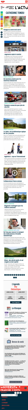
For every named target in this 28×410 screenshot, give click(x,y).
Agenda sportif (21, 292)
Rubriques (5, 397)
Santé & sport (16, 230)
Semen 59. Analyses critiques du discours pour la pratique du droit (18, 313)
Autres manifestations (21, 297)
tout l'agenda (16, 302)
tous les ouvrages (16, 335)
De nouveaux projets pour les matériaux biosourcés (12, 80)
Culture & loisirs (7, 27)
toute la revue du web (16, 382)
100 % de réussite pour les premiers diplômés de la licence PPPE (14, 370)
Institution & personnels (9, 179)
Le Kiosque (5, 403)
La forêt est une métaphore (16, 321)
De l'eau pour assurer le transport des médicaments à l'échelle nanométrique (14, 234)
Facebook (2, 32)
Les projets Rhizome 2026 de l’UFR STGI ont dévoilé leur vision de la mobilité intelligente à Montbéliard (15, 347)
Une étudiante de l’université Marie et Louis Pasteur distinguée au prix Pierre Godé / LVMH (15, 354)
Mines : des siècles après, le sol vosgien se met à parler (13, 261)
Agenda (2, 29)
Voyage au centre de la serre (12, 30)
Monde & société (7, 52)
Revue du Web (5, 405)
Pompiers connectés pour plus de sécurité (14, 106)
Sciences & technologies (8, 77)
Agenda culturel (10, 292)
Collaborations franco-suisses (13, 181)
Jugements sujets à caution (12, 54)
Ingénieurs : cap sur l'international (14, 156)
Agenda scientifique (10, 297)
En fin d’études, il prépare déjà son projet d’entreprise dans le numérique (15, 376)
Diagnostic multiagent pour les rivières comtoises (13, 206)
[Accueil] (14, 7)
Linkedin (2, 35)
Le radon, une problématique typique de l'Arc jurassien (15, 132)
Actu (3, 408)
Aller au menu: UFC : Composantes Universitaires (3, 1)
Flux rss (2, 37)
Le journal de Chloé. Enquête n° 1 (17, 328)
